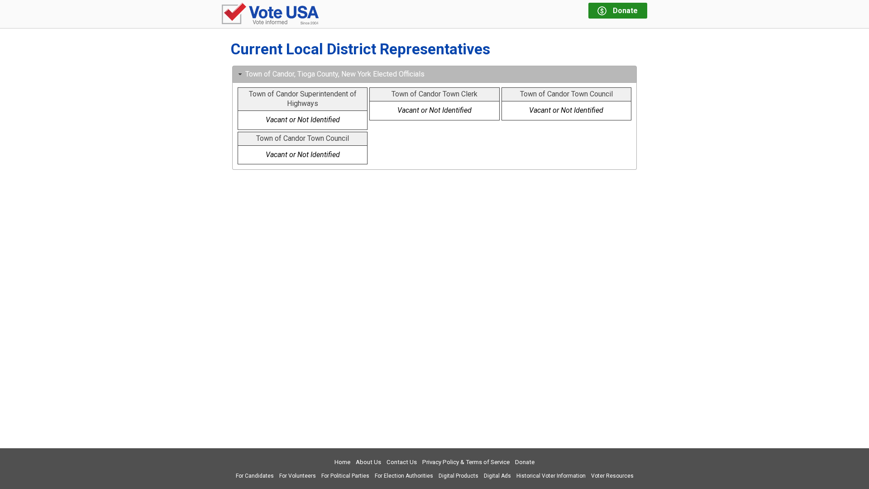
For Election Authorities (404, 476)
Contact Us (402, 462)
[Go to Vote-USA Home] (270, 14)
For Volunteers (297, 476)
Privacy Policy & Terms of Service (466, 462)
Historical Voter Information (551, 476)
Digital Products (458, 476)
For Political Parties (345, 476)
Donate (525, 462)
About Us (368, 462)
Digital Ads (497, 476)
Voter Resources (612, 476)
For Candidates (255, 476)
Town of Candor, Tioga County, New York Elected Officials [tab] (335, 74)
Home (342, 462)
